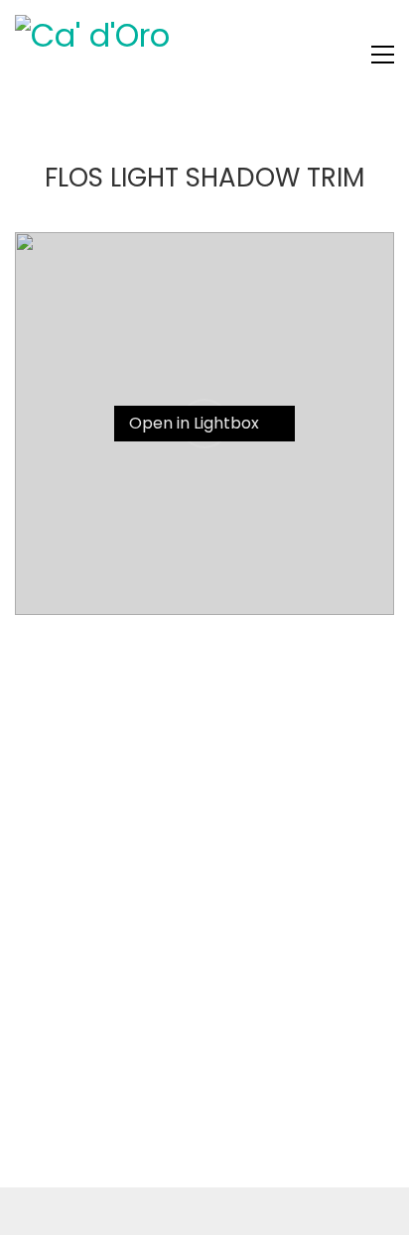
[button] (382, 54)
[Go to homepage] (164, 54)
